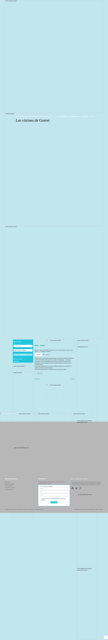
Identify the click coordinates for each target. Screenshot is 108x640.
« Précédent (37, 378)
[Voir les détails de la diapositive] (23, 408)
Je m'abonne (54, 502)
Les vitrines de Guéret (33, 120)
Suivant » (73, 378)
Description (38, 354)
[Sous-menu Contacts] (95, 116)
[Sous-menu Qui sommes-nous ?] (80, 116)
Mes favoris (16, 361)
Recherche (23, 354)
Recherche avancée (17, 358)
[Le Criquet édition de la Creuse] (87, 565)
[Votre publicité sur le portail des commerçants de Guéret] (87, 639)
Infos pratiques (46, 354)
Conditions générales (55, 498)
